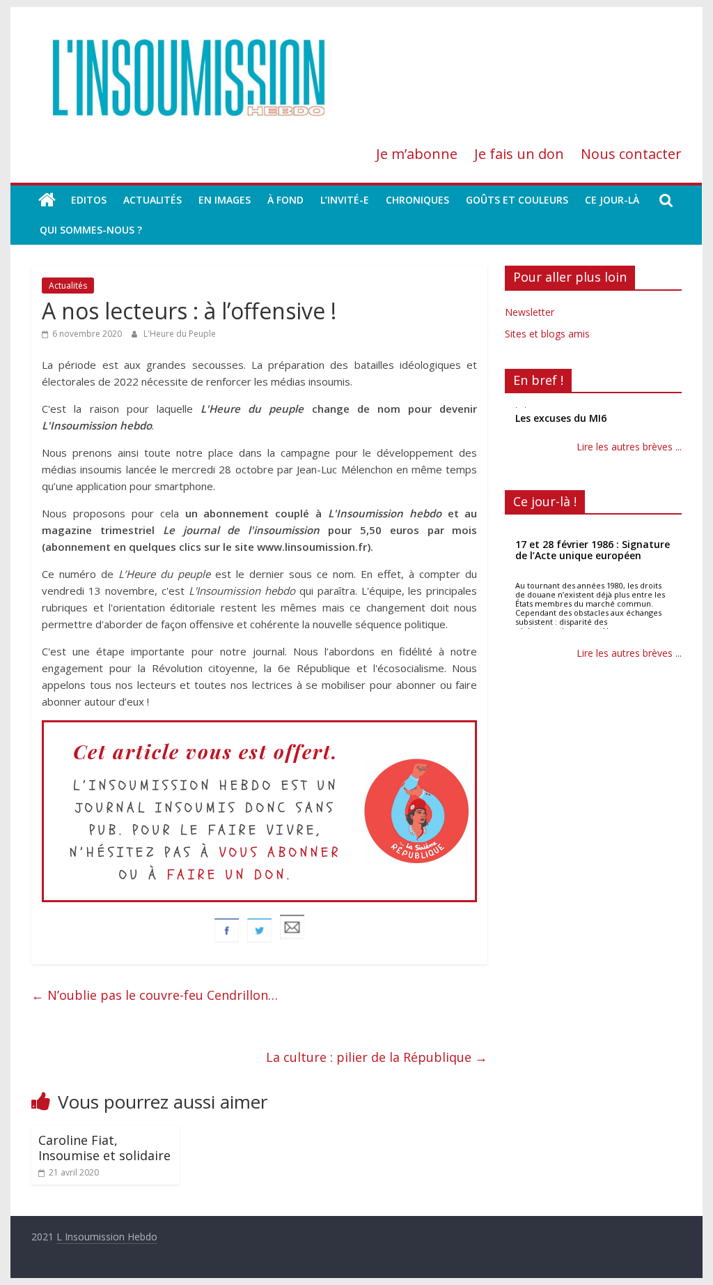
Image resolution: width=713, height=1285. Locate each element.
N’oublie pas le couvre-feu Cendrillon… (154, 995)
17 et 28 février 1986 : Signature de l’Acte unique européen (592, 550)
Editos (89, 199)
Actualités (152, 199)
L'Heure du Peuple (179, 334)
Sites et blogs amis (547, 333)
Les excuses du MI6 (560, 417)
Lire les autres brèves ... (629, 446)
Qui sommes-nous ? (91, 229)
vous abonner (280, 852)
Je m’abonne (416, 153)
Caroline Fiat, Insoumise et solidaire (104, 1148)
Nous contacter (631, 153)
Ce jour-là (612, 199)
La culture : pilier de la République (376, 1057)
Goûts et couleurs (517, 199)
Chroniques (417, 199)
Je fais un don (519, 153)
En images (224, 199)
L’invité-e (344, 199)
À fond (285, 199)
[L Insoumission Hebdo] (47, 200)
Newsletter (529, 312)
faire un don (227, 874)
